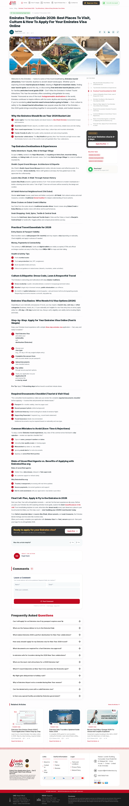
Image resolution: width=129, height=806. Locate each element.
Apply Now (71, 531)
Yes (73, 542)
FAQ (56, 762)
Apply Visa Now (101, 144)
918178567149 (103, 776)
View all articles (113, 704)
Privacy (51, 605)
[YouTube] (82, 778)
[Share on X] (104, 32)
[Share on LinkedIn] (109, 32)
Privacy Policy (76, 767)
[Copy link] (118, 32)
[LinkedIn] (63, 778)
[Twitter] (54, 778)
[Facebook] (44, 778)
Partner (57, 765)
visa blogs (46, 771)
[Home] (12, 3)
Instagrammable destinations (53, 96)
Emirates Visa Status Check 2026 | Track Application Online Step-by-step (26, 730)
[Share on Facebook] (100, 32)
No (79, 542)
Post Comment (48, 601)
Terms (55, 605)
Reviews (57, 768)
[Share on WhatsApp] (113, 32)
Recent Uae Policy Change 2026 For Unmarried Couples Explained (100, 730)
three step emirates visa (54, 327)
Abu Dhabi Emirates (60, 120)
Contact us (46, 766)
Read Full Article (16, 741)
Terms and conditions (75, 763)
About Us (47, 762)
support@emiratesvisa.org (107, 770)
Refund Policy (76, 770)
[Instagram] (73, 778)
